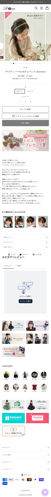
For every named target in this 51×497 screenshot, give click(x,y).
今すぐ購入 (25, 123)
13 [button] (35, 63)
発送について (8, 237)
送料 (16, 79)
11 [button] (31, 63)
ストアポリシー (7, 469)
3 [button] (16, 63)
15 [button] (39, 63)
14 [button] (37, 63)
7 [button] (24, 63)
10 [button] (29, 63)
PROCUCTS (6, 447)
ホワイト (20, 91)
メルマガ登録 (6, 455)
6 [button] (22, 63)
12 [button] (33, 63)
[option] (25, 2)
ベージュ (30, 91)
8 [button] (25, 63)
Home (25, 68)
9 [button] (27, 63)
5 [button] (20, 63)
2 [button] (13, 63)
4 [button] (18, 63)
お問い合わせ (8, 247)
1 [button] (11, 63)
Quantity (25, 96)
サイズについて (9, 242)
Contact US (7, 462)
